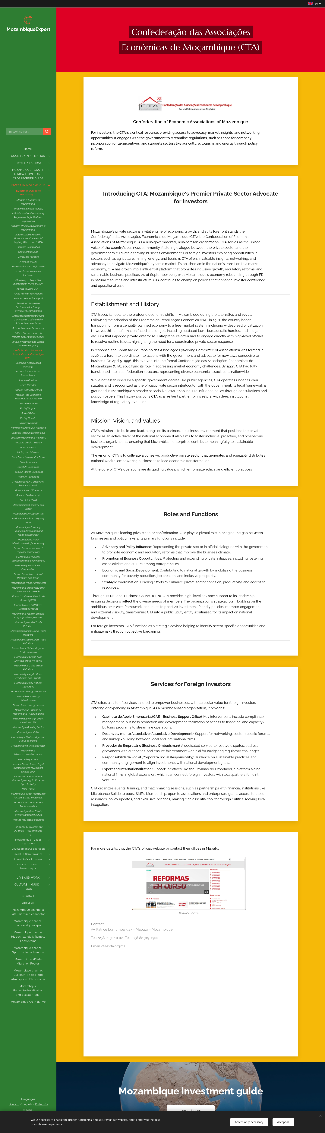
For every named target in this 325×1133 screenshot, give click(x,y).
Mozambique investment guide (190, 1091)
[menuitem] (28, 149)
